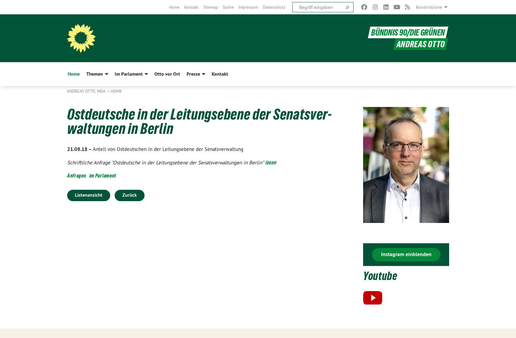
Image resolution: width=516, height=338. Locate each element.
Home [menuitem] (74, 74)
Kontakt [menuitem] (220, 74)
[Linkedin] (386, 7)
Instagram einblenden (406, 254)
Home (174, 7)
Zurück (129, 195)
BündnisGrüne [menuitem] (429, 7)
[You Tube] (396, 7)
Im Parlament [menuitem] (129, 74)
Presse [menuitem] (193, 74)
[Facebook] (364, 7)
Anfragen (76, 175)
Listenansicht (88, 195)
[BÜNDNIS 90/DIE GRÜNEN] (81, 38)
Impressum (248, 7)
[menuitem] (174, 7)
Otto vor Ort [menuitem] (167, 74)
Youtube (380, 276)
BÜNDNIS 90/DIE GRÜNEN (408, 32)
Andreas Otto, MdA (86, 91)
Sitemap (210, 7)
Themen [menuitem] (94, 74)
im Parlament (102, 175)
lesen (270, 162)
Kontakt (191, 7)
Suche (228, 7)
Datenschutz (274, 7)
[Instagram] (375, 7)
